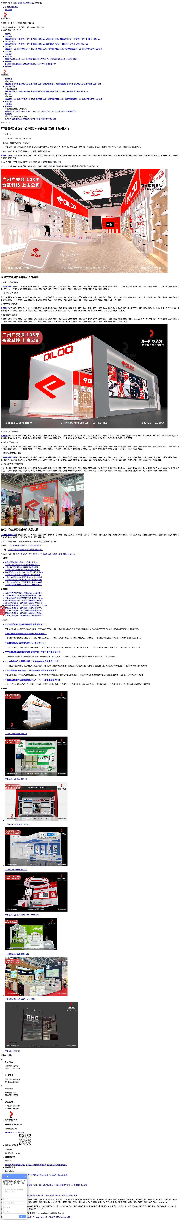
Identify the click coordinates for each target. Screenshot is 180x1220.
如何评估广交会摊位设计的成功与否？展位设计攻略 (24, 572)
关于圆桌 (8, 61)
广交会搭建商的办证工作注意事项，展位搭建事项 (23, 582)
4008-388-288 (9, 1132)
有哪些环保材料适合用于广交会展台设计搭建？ (22, 562)
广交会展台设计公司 (8, 457)
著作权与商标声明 (63, 1217)
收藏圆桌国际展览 (11, 7)
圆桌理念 (15, 64)
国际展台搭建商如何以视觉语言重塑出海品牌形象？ (24, 601)
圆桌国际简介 (10, 1165)
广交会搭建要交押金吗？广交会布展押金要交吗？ (23, 585)
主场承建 (8, 51)
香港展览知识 (73, 59)
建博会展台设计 (35, 1195)
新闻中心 (8, 56)
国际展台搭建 (10, 41)
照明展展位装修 (59, 1195)
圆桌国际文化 (31, 1165)
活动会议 (8, 54)
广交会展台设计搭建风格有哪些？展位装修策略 (26, 634)
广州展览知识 (52, 59)
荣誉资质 (29, 64)
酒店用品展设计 (71, 1195)
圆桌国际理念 (20, 1165)
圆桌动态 (22, 64)
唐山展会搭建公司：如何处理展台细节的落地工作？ (24, 608)
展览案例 (8, 36)
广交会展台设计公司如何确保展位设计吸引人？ (58, 554)
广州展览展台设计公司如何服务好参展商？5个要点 (23, 596)
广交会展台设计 (6, 286)
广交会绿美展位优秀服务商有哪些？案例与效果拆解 (24, 598)
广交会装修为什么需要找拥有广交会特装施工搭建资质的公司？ (32, 661)
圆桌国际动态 (10, 59)
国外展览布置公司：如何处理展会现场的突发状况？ (24, 603)
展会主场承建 (31, 1175)
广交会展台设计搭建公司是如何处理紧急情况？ (22, 565)
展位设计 (4, 308)
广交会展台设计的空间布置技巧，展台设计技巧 (26, 643)
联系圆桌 (8, 66)
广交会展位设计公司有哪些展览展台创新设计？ (26, 624)
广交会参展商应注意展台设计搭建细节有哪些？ (25, 546)
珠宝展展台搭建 (47, 1195)
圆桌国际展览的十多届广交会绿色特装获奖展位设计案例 (26, 606)
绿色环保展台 (52, 1175)
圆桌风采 (36, 64)
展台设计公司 (6, 155)
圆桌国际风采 (52, 1165)
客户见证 (43, 64)
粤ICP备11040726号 (40, 1217)
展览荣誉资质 (41, 1165)
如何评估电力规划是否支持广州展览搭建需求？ (25, 550)
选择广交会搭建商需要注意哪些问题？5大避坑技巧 (23, 593)
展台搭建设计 (11, 39)
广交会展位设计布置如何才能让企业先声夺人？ (22, 570)
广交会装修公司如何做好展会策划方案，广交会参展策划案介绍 (32, 652)
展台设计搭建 (11, 84)
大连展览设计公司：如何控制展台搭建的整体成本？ (24, 611)
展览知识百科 (20, 59)
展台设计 (4, 436)
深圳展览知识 (62, 59)
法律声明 (51, 1217)
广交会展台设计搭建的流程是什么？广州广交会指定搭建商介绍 (32, 680)
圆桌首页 (8, 34)
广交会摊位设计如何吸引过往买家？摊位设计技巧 (23, 577)
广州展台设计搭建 (39, 1185)
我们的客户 (52, 64)
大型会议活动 (41, 1175)
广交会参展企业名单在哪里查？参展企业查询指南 (23, 580)
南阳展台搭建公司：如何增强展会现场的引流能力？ (24, 613)
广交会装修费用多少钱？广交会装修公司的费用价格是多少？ (31, 670)
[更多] (9, 688)
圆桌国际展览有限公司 (26, 3)
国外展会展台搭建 (80, 1185)
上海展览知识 (41, 59)
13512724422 (19, 1132)
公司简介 (8, 64)
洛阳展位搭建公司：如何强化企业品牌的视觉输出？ (24, 616)
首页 (17, 554)
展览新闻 (24, 554)
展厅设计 (8, 46)
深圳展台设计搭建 (53, 1185)
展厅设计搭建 (12, 49)
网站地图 (8, 10)
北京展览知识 (31, 59)
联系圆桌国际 (62, 1165)
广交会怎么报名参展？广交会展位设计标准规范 (22, 575)
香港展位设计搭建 (66, 1185)
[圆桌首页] (5, 75)
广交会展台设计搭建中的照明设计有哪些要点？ (22, 567)
